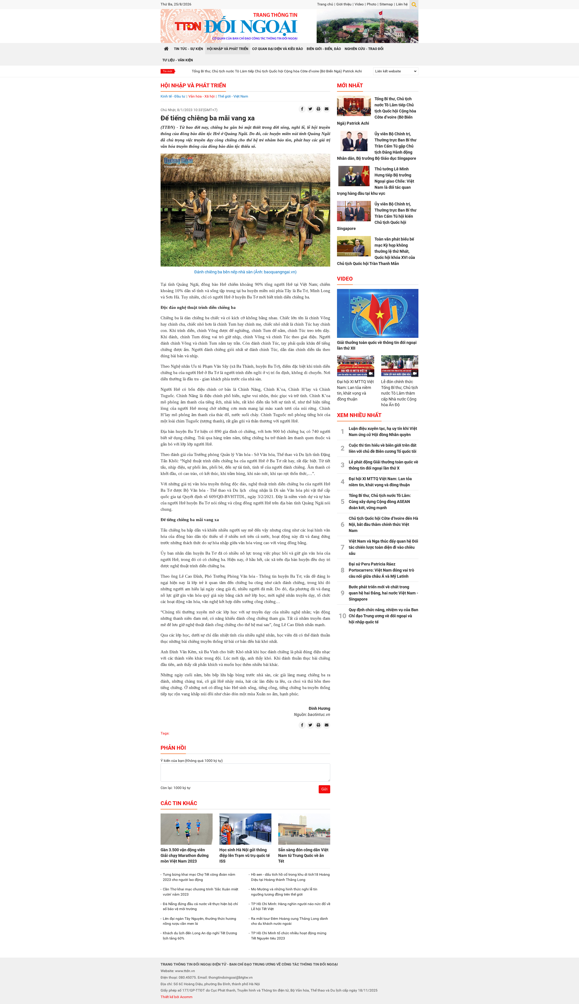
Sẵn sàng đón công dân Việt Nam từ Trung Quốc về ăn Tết (303, 855)
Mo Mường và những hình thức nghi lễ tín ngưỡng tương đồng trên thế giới (284, 891)
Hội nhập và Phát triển (193, 85)
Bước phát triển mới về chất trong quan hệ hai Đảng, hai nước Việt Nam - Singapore (383, 592)
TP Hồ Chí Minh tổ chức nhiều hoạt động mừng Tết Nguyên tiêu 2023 (288, 935)
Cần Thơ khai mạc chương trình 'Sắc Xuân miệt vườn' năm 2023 (200, 891)
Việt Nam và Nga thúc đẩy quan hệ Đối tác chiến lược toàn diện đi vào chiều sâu (383, 547)
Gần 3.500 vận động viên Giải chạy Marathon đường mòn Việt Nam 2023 (185, 855)
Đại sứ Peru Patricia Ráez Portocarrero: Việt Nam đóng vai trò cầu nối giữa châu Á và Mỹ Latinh (381, 570)
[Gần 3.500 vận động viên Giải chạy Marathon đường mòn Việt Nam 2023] (187, 829)
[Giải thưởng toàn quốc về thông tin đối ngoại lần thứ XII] (377, 313)
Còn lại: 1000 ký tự (175, 788)
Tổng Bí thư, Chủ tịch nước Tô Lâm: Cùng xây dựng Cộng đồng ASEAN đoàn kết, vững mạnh (380, 501)
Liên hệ (402, 4)
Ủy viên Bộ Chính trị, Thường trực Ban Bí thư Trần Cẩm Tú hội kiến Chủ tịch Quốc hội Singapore (376, 216)
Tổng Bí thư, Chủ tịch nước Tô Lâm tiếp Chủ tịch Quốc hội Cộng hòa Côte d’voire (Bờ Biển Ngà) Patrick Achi (237, 71)
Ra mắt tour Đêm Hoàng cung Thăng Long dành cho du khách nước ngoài (289, 921)
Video (359, 4)
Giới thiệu (343, 4)
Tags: (165, 733)
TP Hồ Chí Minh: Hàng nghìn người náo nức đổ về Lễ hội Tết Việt (290, 906)
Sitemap (386, 4)
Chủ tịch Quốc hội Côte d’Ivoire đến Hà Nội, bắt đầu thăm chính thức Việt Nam (383, 524)
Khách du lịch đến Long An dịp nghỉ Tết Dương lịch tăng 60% (200, 935)
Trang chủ (325, 4)
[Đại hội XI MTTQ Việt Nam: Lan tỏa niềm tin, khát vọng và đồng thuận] (355, 366)
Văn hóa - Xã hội (201, 96)
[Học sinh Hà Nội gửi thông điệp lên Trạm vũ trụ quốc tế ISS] (245, 829)
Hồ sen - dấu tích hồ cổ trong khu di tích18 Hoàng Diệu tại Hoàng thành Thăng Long (290, 877)
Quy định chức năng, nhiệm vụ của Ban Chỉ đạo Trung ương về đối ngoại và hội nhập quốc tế (383, 615)
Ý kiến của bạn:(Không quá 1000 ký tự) (192, 760)
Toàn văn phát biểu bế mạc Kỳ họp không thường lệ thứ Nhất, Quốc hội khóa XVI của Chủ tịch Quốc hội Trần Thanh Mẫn (376, 251)
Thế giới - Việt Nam (233, 96)
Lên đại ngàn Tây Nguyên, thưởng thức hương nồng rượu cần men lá (199, 921)
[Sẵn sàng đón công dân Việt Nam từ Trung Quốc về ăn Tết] (304, 829)
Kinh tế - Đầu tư (173, 96)
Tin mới (167, 71)
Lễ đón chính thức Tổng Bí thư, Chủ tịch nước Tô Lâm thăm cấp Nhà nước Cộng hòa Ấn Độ (399, 393)
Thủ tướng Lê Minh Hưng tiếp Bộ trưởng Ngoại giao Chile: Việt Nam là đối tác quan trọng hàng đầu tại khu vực (375, 181)
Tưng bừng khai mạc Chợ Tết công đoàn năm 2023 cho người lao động (199, 877)
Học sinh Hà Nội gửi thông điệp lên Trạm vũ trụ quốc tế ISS (244, 855)
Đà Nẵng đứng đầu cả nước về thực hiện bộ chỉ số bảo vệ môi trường (200, 906)
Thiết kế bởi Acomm (176, 997)
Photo (371, 4)
